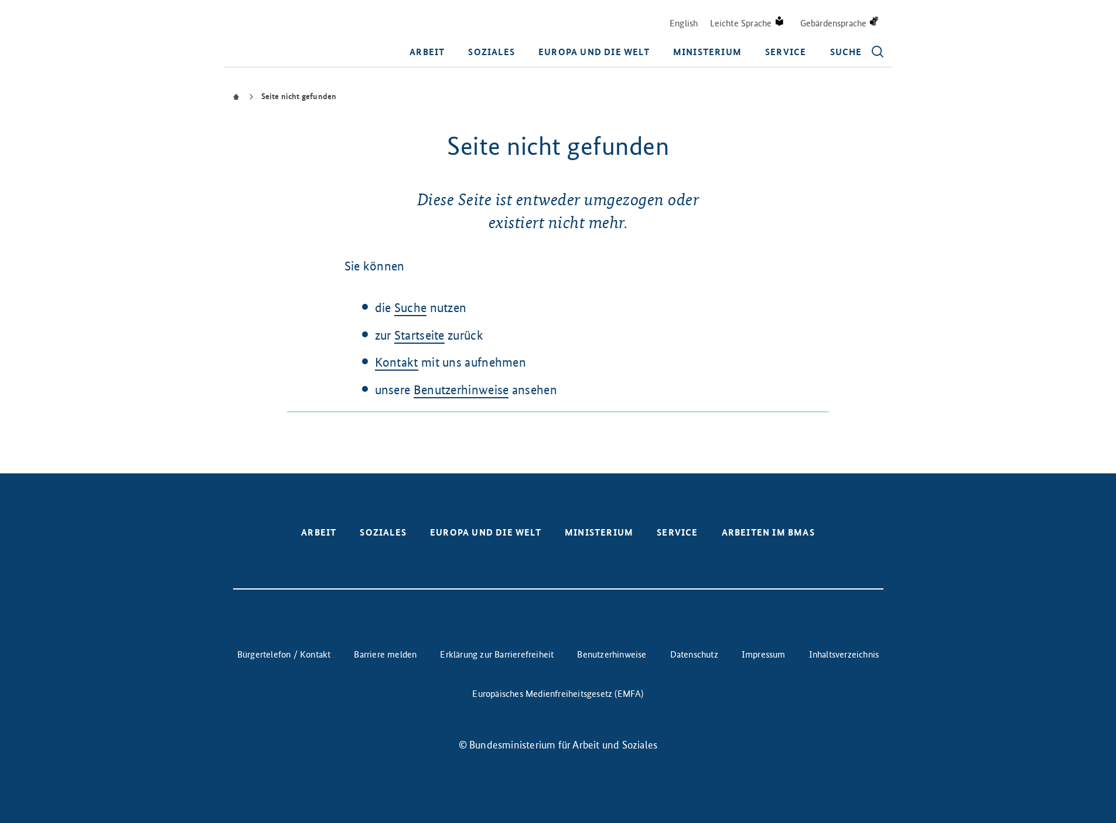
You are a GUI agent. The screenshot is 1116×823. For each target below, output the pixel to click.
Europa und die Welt (594, 51)
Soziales (491, 51)
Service (785, 51)
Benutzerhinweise (461, 389)
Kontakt (396, 362)
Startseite (419, 335)
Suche (410, 307)
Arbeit (427, 51)
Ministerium (707, 51)
